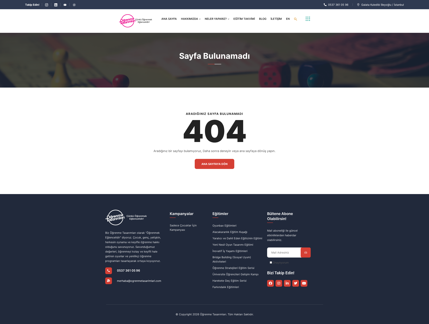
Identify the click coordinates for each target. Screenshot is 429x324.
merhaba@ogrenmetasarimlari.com (139, 280)
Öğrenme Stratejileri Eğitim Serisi (233, 268)
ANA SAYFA (169, 18)
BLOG (262, 18)
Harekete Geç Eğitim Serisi (229, 280)
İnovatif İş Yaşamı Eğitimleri (230, 251)
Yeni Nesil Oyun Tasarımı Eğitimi (232, 244)
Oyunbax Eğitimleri (224, 225)
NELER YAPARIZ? (216, 18)
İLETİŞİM (276, 18)
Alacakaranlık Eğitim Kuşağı (229, 232)
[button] (295, 18)
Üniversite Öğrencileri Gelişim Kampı (235, 274)
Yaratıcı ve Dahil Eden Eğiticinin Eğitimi (237, 238)
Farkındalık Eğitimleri (225, 287)
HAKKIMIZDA (189, 18)
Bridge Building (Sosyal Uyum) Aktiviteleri (231, 259)
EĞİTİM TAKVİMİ (244, 18)
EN (288, 18)
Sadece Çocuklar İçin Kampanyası (183, 227)
